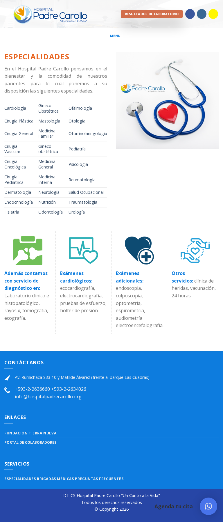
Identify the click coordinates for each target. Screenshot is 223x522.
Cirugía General (18, 133)
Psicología (78, 164)
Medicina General (46, 164)
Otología (77, 121)
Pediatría (77, 149)
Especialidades (20, 478)
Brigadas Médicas (56, 478)
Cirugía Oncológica (15, 164)
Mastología (49, 121)
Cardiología (15, 108)
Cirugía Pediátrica (14, 179)
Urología (77, 212)
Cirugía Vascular (12, 149)
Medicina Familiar (46, 133)
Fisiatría (11, 212)
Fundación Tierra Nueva (30, 433)
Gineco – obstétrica (48, 149)
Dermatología (17, 192)
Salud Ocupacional (86, 192)
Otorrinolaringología (88, 133)
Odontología (50, 212)
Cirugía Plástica (18, 121)
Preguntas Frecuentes (99, 478)
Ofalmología (80, 108)
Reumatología (82, 179)
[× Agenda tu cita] (208, 506)
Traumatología (83, 202)
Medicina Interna (46, 179)
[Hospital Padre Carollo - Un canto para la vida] (50, 14)
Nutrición (47, 202)
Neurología (49, 192)
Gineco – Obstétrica (48, 108)
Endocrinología (18, 202)
